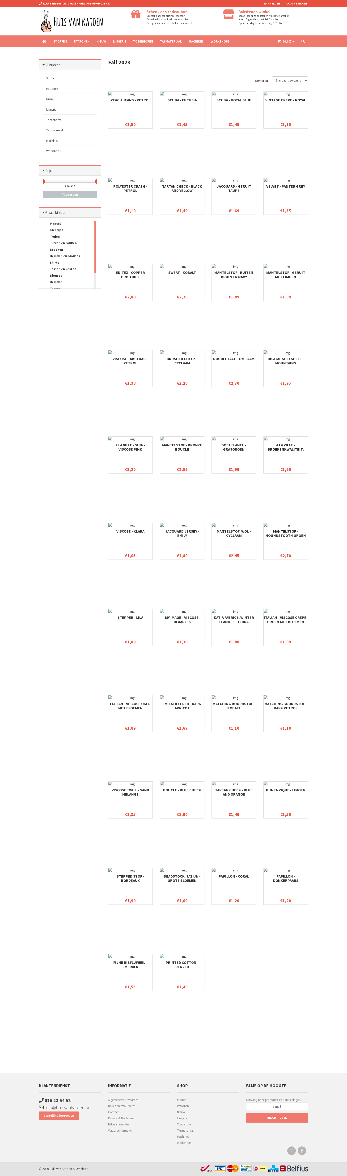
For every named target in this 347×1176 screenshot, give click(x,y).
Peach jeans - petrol (130, 100)
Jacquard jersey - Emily (182, 533)
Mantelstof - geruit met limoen (285, 274)
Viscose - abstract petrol (130, 360)
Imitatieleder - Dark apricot (182, 705)
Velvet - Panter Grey (285, 186)
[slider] (42, 181)
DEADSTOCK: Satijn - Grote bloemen (182, 878)
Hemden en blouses (64, 256)
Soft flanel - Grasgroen (234, 447)
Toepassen (70, 194)
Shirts (54, 262)
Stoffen (60, 41)
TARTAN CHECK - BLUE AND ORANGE (234, 792)
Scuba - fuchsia (182, 100)
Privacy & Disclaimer (121, 1118)
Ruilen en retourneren (121, 1106)
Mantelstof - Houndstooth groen (286, 533)
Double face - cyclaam (233, 358)
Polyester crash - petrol (130, 188)
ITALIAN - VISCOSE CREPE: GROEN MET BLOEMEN (285, 619)
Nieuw (101, 41)
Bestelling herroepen (59, 1115)
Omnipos (82, 1169)
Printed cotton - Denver (182, 964)
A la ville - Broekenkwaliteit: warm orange (286, 449)
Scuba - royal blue (233, 100)
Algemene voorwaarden (123, 1100)
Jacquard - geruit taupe (234, 188)
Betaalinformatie (118, 1124)
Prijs (48, 170)
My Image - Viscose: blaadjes (182, 619)
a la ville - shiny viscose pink (130, 447)
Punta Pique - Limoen (285, 790)
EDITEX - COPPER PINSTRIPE (130, 274)
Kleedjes (56, 230)
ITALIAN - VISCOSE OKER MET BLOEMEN (130, 705)
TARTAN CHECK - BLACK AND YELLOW (182, 188)
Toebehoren (143, 41)
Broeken (56, 249)
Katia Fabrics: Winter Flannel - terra (234, 619)
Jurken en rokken (63, 243)
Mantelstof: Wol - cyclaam (234, 533)
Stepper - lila (130, 617)
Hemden (56, 282)
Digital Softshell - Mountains (286, 360)
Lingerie (119, 41)
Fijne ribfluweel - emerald (130, 964)
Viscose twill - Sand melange (130, 792)
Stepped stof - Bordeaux (130, 878)
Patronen (81, 41)
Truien (54, 236)
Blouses (55, 275)
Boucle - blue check (182, 790)
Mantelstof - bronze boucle (182, 447)
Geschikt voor (55, 212)
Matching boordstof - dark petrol (285, 705)
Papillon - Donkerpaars (285, 878)
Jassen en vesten (62, 269)
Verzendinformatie (119, 1131)
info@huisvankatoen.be (67, 1107)
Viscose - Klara (130, 531)
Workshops (220, 41)
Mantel (55, 223)
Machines (196, 41)
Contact (113, 1112)
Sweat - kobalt (182, 272)
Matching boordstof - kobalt (234, 705)
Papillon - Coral (234, 876)
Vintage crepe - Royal (285, 100)
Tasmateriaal (171, 41)
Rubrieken (52, 65)
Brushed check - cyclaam (182, 360)
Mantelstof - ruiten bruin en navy (233, 274)
